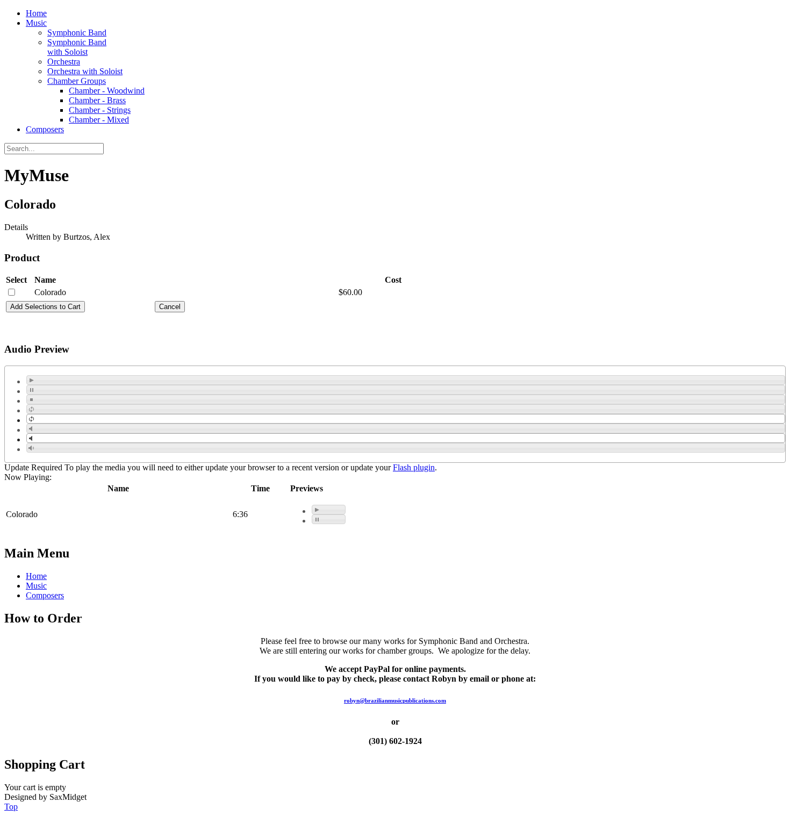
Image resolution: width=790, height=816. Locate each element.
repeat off (31, 418)
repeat (31, 409)
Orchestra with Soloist (85, 71)
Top (11, 806)
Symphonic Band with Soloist (76, 47)
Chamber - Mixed (99, 119)
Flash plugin (414, 467)
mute (31, 428)
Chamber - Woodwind (107, 90)
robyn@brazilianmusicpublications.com (395, 700)
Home (36, 13)
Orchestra (63, 61)
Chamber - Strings (100, 109)
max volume (31, 447)
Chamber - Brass (97, 100)
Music (36, 22)
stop (31, 399)
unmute (31, 438)
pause (31, 389)
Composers (45, 129)
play (31, 380)
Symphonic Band (76, 32)
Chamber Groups (76, 80)
